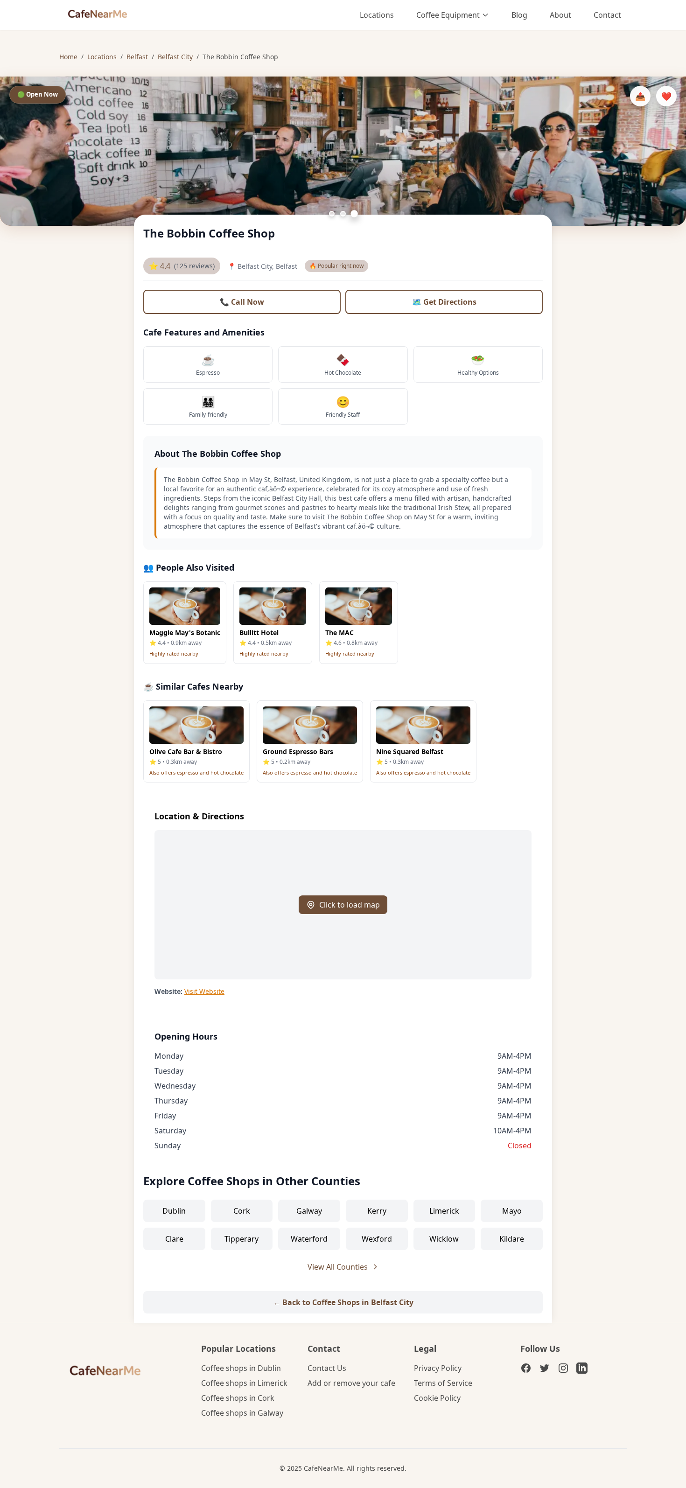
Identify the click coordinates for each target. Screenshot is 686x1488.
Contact (607, 15)
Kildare (511, 1239)
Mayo (512, 1211)
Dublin (174, 1211)
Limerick (444, 1211)
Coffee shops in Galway (242, 1413)
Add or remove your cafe (351, 1383)
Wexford (377, 1239)
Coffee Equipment (448, 15)
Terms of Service (443, 1383)
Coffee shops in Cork (237, 1398)
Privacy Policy (438, 1368)
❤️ (666, 96)
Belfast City (175, 56)
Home (68, 56)
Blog (519, 15)
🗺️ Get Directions (444, 302)
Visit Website (204, 991)
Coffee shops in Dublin (241, 1368)
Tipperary (241, 1239)
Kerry (376, 1211)
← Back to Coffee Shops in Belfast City (343, 1302)
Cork (241, 1211)
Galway (309, 1211)
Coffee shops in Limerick (244, 1383)
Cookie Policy (437, 1398)
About (560, 15)
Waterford (309, 1239)
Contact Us (327, 1368)
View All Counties (338, 1267)
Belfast (137, 56)
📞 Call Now (242, 302)
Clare (174, 1239)
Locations (377, 15)
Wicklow (444, 1239)
